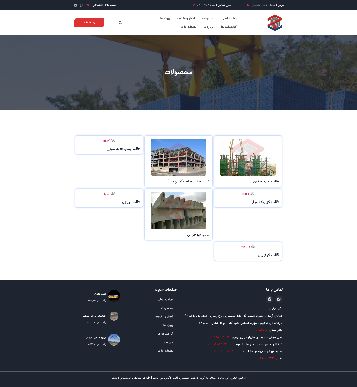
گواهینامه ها (229, 27)
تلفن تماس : (214, 5)
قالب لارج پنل (268, 255)
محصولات (208, 18)
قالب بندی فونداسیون (123, 149)
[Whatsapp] (81, 5)
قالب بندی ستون (266, 181)
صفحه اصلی (229, 18)
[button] (120, 22)
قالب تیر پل (131, 202)
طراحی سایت (142, 378)
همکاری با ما (188, 27)
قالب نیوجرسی (198, 234)
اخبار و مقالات (186, 18)
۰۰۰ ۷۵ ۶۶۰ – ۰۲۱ (256, 330)
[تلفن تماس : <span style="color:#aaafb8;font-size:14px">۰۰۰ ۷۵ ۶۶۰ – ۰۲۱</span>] (193, 5)
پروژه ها (165, 18)
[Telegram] (75, 5)
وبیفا (114, 378)
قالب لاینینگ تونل (265, 202)
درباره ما (208, 27)
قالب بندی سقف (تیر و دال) (188, 181)
